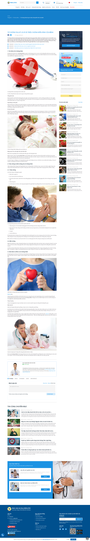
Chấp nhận (73, 539)
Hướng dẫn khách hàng (36, 7)
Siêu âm (9, 294)
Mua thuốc (72, 7)
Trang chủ (9, 17)
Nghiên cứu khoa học (46, 7)
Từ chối (68, 539)
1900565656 (11, 516)
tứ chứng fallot (22, 378)
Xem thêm (80, 102)
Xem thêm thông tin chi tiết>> (50, 369)
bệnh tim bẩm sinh (33, 378)
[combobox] (71, 85)
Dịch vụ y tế (28, 7)
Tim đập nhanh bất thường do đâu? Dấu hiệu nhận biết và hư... (37, 431)
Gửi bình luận (50, 394)
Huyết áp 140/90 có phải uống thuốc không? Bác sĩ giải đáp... (36, 440)
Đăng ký (75, 2)
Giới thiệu (23, 7)
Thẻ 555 (57, 7)
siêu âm (27, 378)
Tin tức (53, 7)
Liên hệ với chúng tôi (71, 45)
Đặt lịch (45, 476)
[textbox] (71, 85)
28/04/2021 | (22, 46)
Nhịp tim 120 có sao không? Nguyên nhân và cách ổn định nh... (37, 421)
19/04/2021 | (26, 44)
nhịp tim (47, 313)
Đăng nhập (80, 2)
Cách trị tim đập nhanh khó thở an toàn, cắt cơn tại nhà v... (36, 412)
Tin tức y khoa (16, 17)
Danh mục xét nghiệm (64, 7)
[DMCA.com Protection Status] (11, 533)
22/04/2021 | (25, 48)
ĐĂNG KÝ (79, 519)
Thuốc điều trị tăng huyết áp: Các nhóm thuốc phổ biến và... (36, 449)
